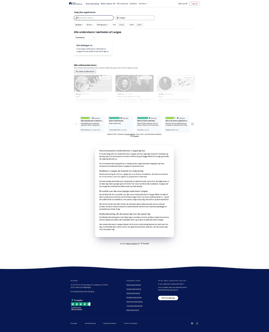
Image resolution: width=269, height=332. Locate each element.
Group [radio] (121, 25)
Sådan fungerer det (108, 4)
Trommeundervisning (134, 306)
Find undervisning (92, 4)
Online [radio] (139, 25)
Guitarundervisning (134, 289)
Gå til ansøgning (168, 298)
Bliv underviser (122, 4)
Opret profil (182, 4)
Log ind (194, 4)
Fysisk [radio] (132, 25)
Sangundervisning (133, 293)
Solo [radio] (114, 25)
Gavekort (133, 4)
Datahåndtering (90, 323)
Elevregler (74, 323)
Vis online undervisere (85, 71)
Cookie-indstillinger (130, 323)
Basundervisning (133, 310)
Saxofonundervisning (134, 302)
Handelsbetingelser (109, 323)
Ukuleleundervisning (134, 297)
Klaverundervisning (134, 285)
